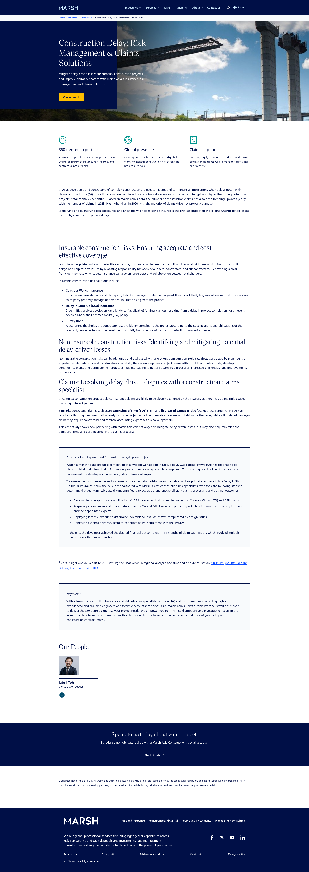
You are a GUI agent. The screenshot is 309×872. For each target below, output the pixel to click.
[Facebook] (211, 837)
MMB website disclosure (153, 854)
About (196, 7)
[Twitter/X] (222, 837)
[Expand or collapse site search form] (228, 8)
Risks (167, 7)
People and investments (196, 820)
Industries (131, 7)
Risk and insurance (133, 820)
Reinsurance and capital (163, 820)
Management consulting (230, 820)
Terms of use (71, 854)
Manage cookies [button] (236, 854)
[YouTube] (232, 837)
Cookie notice (197, 854)
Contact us (213, 7)
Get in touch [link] (152, 755)
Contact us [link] (69, 97)
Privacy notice (109, 854)
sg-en (241, 7)
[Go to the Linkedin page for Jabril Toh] (62, 695)
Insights (182, 7)
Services (151, 7)
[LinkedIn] (242, 837)
